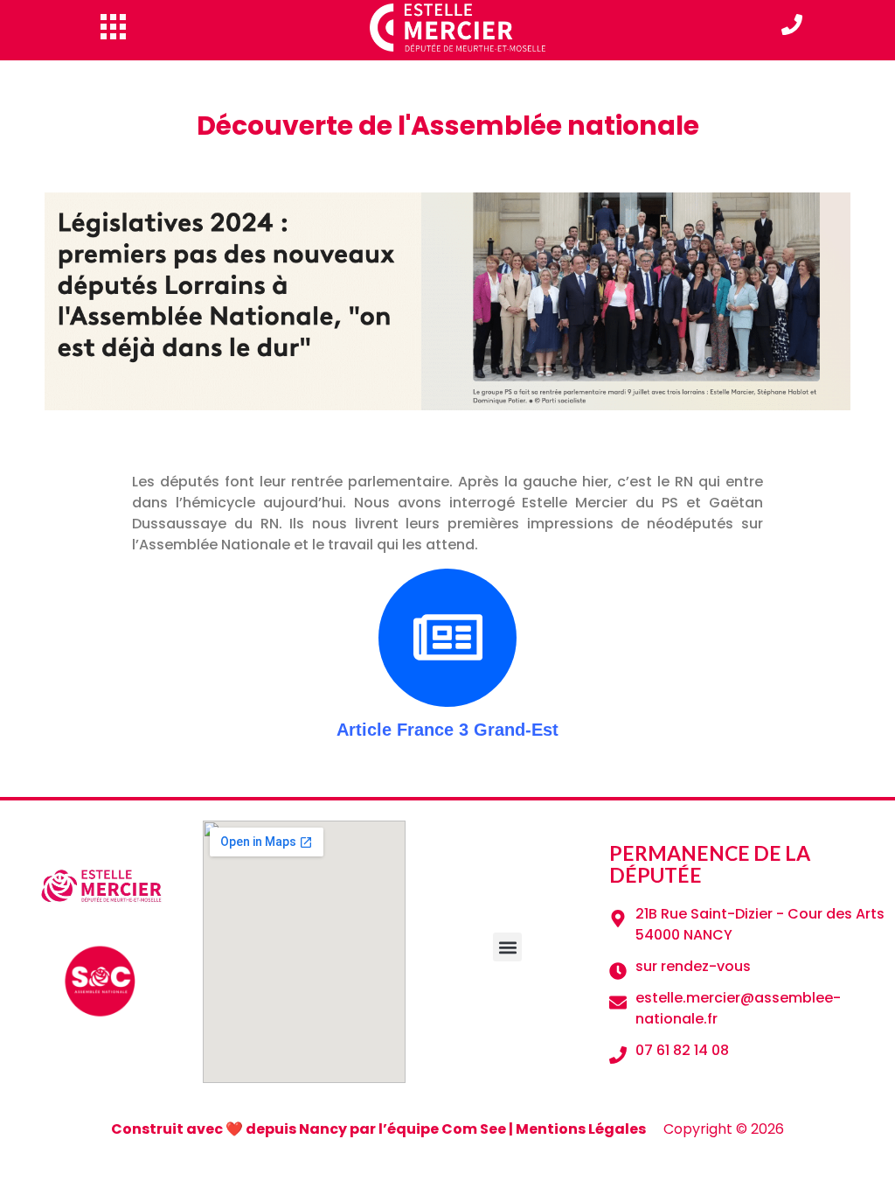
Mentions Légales (581, 1129)
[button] (507, 947)
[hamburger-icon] (112, 27)
